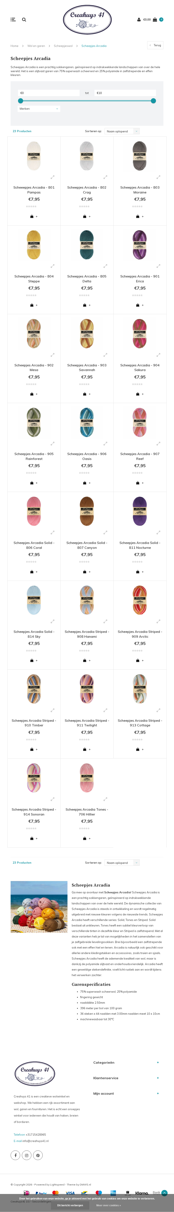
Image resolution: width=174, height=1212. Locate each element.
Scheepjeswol (63, 46)
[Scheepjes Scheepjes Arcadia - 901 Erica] (140, 245)
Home (14, 46)
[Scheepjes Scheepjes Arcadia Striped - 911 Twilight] (87, 689)
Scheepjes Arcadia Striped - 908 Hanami (87, 634)
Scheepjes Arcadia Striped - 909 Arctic (140, 634)
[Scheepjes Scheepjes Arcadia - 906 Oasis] (87, 422)
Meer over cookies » (108, 1205)
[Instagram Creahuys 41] (26, 1155)
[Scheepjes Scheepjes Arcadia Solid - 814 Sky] (34, 600)
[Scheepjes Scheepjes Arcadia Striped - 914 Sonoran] (34, 778)
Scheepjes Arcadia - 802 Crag (87, 189)
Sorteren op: (93, 131)
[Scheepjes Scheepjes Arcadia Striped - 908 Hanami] (87, 600)
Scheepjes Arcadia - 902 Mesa (34, 367)
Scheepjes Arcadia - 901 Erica (140, 278)
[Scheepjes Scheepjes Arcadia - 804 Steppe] (34, 245)
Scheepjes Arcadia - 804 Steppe (34, 278)
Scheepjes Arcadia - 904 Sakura (140, 367)
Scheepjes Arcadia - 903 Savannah (87, 367)
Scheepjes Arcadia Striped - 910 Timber (34, 722)
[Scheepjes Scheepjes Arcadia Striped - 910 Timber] (34, 689)
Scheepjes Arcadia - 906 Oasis (87, 456)
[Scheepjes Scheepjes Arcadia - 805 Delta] (87, 245)
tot (87, 93)
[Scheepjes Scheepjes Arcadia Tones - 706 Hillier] (87, 778)
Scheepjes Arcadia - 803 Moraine (140, 189)
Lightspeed (57, 1184)
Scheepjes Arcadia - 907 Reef (140, 456)
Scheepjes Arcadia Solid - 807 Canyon (86, 545)
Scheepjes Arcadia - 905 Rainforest (34, 456)
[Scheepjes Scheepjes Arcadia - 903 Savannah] (87, 333)
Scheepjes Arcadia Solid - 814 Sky (34, 634)
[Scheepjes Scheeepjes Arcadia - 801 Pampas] (34, 156)
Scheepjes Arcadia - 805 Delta (87, 278)
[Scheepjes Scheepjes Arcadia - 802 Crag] (87, 156)
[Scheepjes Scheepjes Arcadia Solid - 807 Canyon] (87, 511)
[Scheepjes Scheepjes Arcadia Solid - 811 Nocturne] (140, 511)
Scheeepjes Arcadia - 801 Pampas (34, 189)
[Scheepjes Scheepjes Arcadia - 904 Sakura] (140, 333)
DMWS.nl (85, 1184)
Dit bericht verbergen (70, 1205)
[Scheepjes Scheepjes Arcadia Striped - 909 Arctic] (140, 600)
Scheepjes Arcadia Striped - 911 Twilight (87, 722)
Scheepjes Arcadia (94, 46)
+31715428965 (36, 1134)
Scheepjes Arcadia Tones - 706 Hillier (87, 811)
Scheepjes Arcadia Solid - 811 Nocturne (139, 545)
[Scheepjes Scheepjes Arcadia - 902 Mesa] (34, 333)
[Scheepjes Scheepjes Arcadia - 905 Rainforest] (34, 422)
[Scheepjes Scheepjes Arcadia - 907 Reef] (140, 422)
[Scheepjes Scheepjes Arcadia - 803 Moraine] (140, 156)
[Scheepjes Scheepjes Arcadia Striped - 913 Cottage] (140, 689)
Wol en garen (36, 46)
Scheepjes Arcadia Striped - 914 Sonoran (34, 811)
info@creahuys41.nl (35, 1141)
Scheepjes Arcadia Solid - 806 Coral (34, 545)
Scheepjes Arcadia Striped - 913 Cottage (140, 722)
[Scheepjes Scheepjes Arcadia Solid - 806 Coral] (34, 511)
